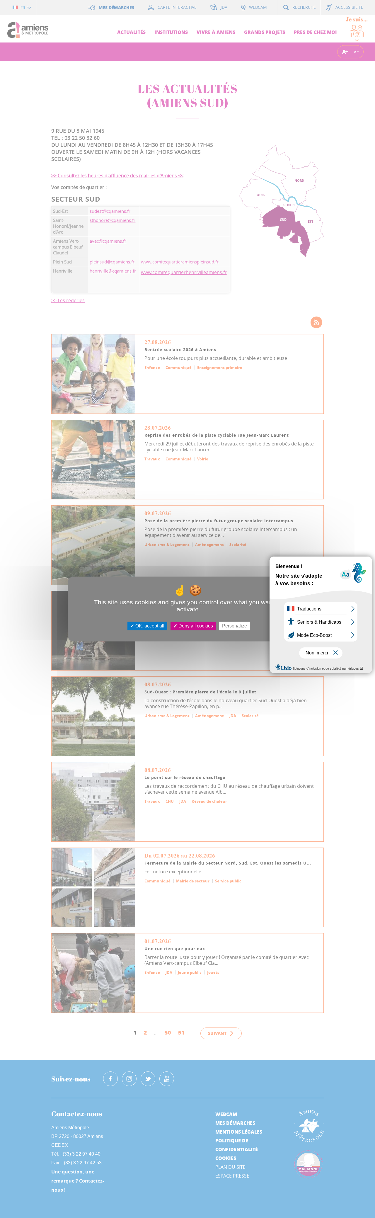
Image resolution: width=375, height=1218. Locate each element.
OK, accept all (149, 625)
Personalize (234, 625)
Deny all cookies (195, 625)
